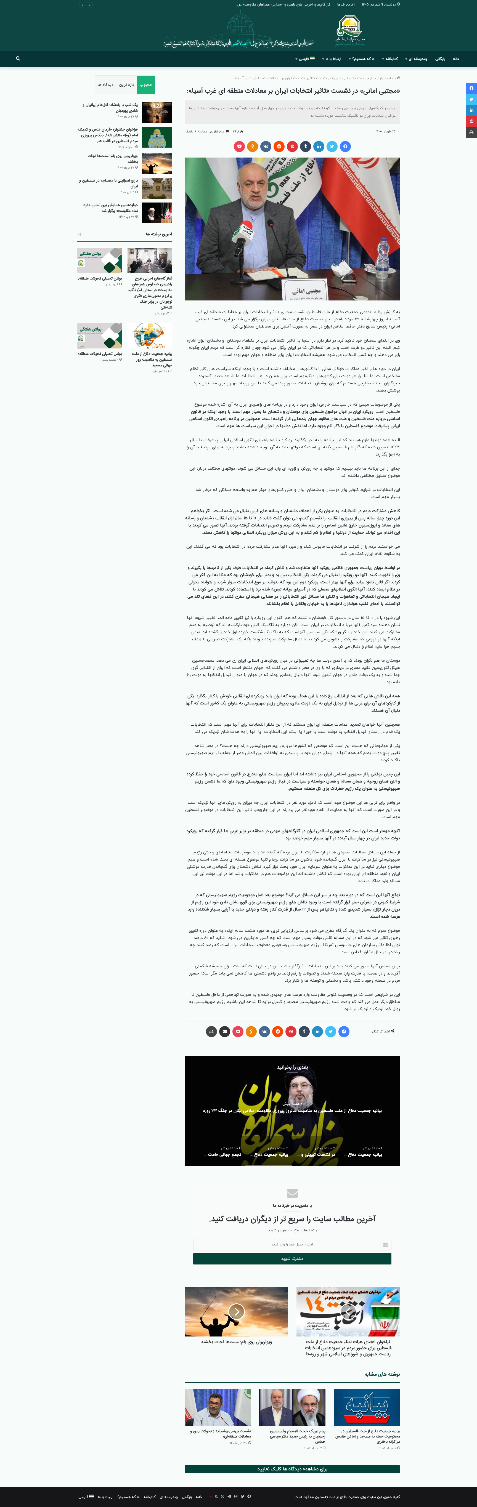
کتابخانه (392, 59)
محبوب (146, 84)
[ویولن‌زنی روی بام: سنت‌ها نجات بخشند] (157, 163)
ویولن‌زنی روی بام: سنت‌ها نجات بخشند (113, 159)
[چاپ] (211, 1031)
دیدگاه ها (105, 84)
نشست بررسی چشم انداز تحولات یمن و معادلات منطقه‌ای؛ (220, 1434)
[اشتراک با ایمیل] (224, 1031)
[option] (292, 1111)
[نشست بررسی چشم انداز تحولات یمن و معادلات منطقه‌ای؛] (218, 1407)
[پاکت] (239, 146)
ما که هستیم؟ (363, 59)
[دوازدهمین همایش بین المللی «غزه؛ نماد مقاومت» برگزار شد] (157, 213)
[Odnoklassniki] (252, 146)
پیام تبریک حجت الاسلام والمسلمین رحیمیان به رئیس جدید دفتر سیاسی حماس (297, 1436)
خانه (456, 59)
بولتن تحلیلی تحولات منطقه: (100, 279)
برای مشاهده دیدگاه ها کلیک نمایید (292, 1469)
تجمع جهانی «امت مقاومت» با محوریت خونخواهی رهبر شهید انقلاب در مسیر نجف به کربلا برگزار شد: (292, 1110)
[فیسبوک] (345, 146)
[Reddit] (279, 146)
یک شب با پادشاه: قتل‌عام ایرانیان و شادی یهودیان (110, 108)
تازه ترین (126, 84)
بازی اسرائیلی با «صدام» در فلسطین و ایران (108, 184)
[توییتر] (332, 146)
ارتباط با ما (333, 59)
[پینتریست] (292, 146)
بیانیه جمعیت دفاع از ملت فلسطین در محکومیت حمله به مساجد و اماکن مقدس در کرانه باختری (367, 1436)
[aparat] (209, 1497)
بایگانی (440, 59)
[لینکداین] (318, 146)
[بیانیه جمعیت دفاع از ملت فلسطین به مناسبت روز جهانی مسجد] (150, 335)
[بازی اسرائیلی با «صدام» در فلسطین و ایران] (157, 188)
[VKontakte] (265, 146)
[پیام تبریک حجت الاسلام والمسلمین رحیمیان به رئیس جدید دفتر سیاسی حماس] (292, 1407)
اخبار (383, 78)
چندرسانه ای (418, 59)
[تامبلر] (305, 146)
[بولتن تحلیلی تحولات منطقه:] (99, 260)
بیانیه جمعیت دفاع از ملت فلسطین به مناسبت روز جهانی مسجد (152, 360)
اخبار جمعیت (367, 78)
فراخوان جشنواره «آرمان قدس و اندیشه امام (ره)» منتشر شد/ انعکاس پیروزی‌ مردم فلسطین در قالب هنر (108, 135)
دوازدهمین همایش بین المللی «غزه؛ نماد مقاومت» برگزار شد (110, 208)
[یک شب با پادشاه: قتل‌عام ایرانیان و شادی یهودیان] (157, 112)
